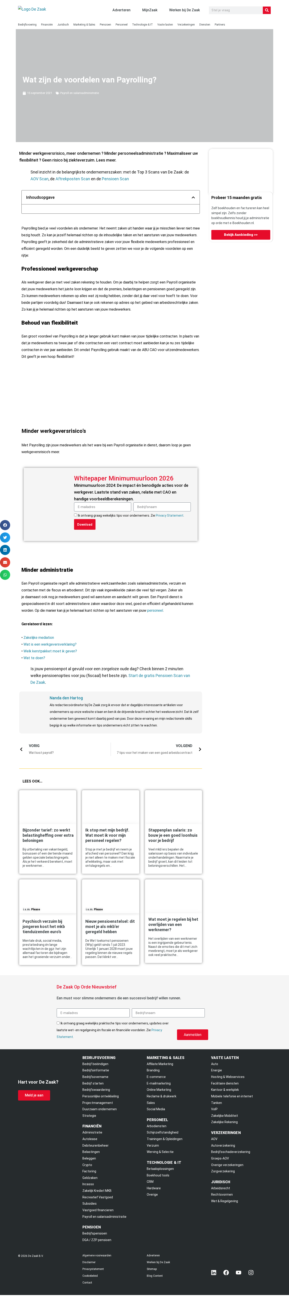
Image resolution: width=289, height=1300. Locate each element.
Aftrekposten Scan (73, 178)
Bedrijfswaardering (96, 1090)
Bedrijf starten (93, 1083)
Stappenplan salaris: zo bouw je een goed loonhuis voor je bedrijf (173, 835)
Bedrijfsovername (95, 1077)
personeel (155, 610)
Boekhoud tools (158, 1175)
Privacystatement (93, 1269)
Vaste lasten (165, 24)
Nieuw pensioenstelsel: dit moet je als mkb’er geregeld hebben (110, 926)
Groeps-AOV (220, 1158)
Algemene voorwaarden (96, 1255)
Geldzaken (90, 1178)
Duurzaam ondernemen (99, 1109)
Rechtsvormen (222, 1194)
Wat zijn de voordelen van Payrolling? (89, 79)
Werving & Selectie (160, 1152)
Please (35, 909)
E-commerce (156, 1077)
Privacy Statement (169, 515)
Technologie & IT (142, 24)
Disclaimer (89, 1262)
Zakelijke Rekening (224, 1122)
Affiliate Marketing (160, 1064)
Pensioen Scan (115, 178)
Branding (153, 1070)
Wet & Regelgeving (224, 1201)
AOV (214, 1139)
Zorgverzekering (223, 1171)
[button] (193, 197)
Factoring (89, 1171)
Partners (220, 24)
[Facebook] (226, 1272)
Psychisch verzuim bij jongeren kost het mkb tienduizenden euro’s (44, 926)
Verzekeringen (186, 24)
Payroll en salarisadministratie (79, 93)
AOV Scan (39, 178)
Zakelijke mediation (38, 637)
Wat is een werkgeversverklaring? (50, 644)
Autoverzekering (223, 1145)
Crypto (87, 1165)
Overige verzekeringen (227, 1165)
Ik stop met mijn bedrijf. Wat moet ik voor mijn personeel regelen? (107, 835)
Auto (214, 1064)
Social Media (156, 1109)
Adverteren (153, 1255)
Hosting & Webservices (228, 1077)
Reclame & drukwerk (161, 1096)
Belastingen (91, 1152)
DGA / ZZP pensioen (96, 1240)
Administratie (92, 1132)
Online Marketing (159, 1090)
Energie (216, 1070)
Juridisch (63, 24)
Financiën (47, 24)
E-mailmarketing (159, 1083)
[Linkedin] (213, 1272)
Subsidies (89, 1203)
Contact (87, 1282)
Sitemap (152, 1269)
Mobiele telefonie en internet (232, 1096)
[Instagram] (251, 1272)
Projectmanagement (97, 1103)
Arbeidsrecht (220, 1188)
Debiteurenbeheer (95, 1145)
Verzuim (153, 1145)
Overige (152, 1194)
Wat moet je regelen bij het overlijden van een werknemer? (173, 924)
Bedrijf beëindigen (95, 1064)
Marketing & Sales (84, 24)
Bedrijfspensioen (94, 1233)
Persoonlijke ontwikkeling (100, 1096)
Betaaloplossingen (160, 1169)
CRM (150, 1181)
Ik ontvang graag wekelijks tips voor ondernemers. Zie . (131, 515)
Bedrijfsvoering (27, 24)
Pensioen (105, 24)
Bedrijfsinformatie (95, 1070)
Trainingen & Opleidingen (164, 1139)
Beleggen (89, 1158)
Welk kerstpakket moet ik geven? (50, 651)
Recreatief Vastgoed (97, 1197)
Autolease (89, 1139)
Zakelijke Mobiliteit (224, 1115)
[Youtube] (238, 1272)
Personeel (122, 24)
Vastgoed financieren (98, 1210)
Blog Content (155, 1275)
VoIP (214, 1109)
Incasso (88, 1184)
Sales (151, 1103)
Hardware (154, 1188)
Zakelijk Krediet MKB (97, 1190)
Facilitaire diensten (225, 1083)
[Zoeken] (267, 10)
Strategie (89, 1115)
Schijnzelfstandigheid (162, 1132)
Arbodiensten (156, 1126)
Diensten (204, 24)
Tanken (216, 1103)
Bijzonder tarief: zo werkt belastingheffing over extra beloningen (48, 835)
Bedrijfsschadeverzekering (230, 1152)
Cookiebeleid (90, 1275)
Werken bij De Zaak (158, 1262)
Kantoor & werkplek (225, 1090)
